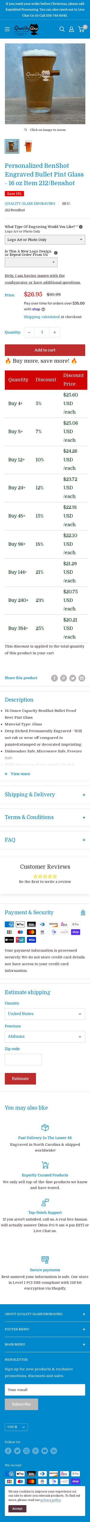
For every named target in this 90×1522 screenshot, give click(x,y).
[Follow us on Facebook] (8, 1450)
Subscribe (21, 1404)
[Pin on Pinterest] (63, 678)
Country (12, 1003)
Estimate (20, 1079)
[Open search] (62, 29)
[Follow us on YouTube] (44, 1450)
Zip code (12, 1049)
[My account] (71, 29)
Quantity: (13, 332)
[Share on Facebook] (54, 678)
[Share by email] (81, 678)
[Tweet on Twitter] (72, 678)
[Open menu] (7, 29)
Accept (17, 1508)
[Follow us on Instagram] (26, 1450)
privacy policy (50, 1500)
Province (13, 1026)
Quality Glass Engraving (30, 203)
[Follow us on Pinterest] (35, 1450)
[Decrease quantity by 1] (29, 332)
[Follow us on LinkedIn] (53, 1450)
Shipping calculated (42, 317)
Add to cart (45, 350)
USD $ (12, 1427)
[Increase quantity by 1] (55, 332)
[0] (81, 29)
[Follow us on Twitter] (17, 1450)
